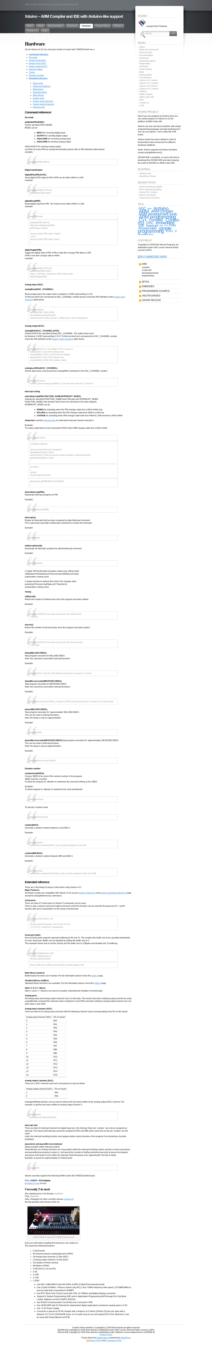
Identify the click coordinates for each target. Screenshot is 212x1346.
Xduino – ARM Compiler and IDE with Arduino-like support (74, 16)
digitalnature (102, 1338)
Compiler (156, 220)
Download (144, 58)
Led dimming (145, 77)
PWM (172, 225)
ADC (142, 208)
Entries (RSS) (95, 1340)
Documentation (146, 55)
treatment (58, 1193)
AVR (141, 100)
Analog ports (38, 98)
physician (34, 1196)
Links (141, 105)
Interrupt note (39, 107)
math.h (95, 976)
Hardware (143, 66)
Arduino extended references (113, 893)
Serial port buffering (42, 86)
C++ (143, 220)
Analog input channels (43, 101)
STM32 (169, 231)
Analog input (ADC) (37, 63)
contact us (68, 1199)
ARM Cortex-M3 (146, 97)
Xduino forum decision (149, 198)
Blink (141, 72)
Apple (149, 208)
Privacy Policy (145, 52)
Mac (161, 226)
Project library (145, 69)
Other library (38, 95)
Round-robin (147, 228)
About (142, 47)
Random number (36, 75)
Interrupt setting (36, 69)
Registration (144, 63)
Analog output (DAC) (38, 66)
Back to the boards (147, 195)
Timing (32, 72)
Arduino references (87, 893)
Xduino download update (150, 187)
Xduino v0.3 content (148, 86)
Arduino (160, 208)
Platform (143, 91)
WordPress (126, 1338)
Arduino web (145, 173)
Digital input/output (37, 60)
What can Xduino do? (149, 49)
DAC (150, 223)
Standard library (40, 92)
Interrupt (152, 225)
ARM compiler (162, 211)
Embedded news (156, 256)
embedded (165, 222)
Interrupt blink (145, 75)
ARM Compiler (146, 94)
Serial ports (38, 83)
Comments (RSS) (114, 1340)
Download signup (147, 61)
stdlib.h (97, 983)
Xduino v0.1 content (148, 80)
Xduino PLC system (148, 192)
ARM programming (157, 217)
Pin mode (33, 57)
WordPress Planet (147, 176)
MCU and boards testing (150, 189)
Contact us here (33, 1183)
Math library (38, 89)
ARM (144, 211)
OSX (166, 226)
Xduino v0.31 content (149, 89)
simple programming (154, 230)
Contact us (144, 103)
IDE (141, 225)
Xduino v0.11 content (148, 83)
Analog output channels (43, 104)
